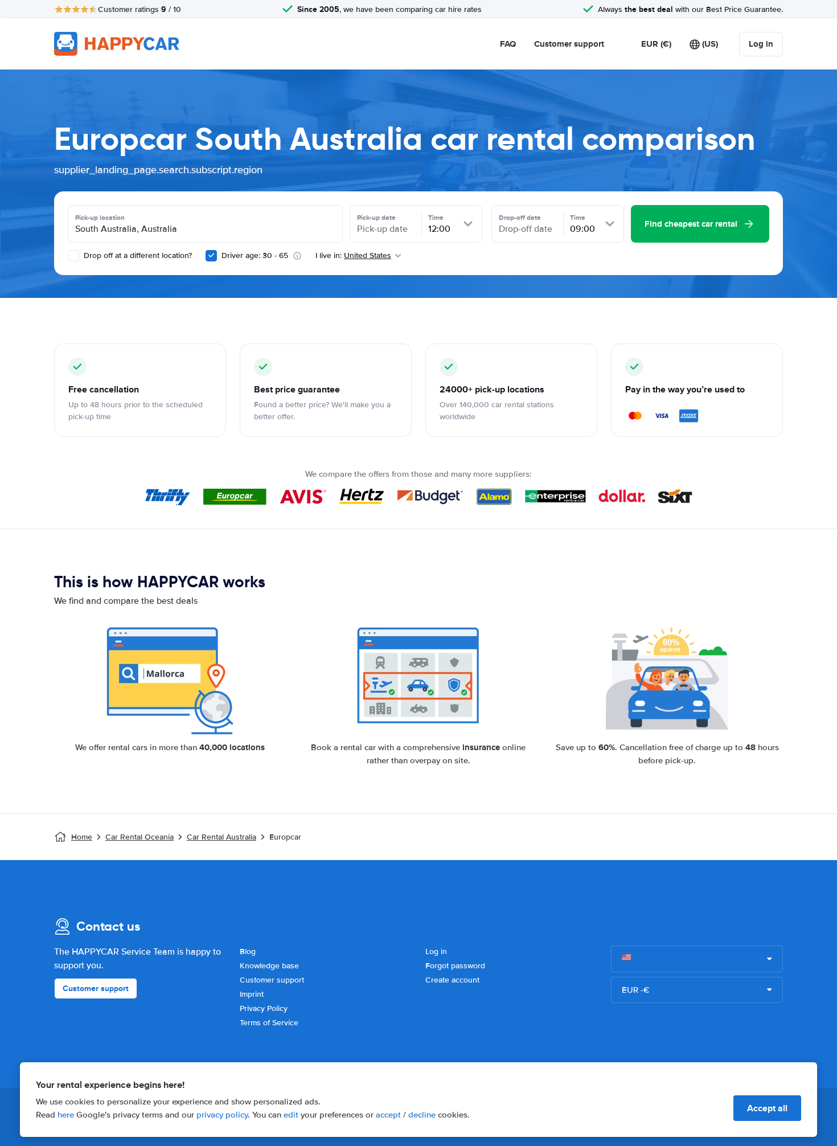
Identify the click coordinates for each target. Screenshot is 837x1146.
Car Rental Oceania (139, 837)
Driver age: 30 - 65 (254, 255)
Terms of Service (269, 1023)
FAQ (508, 44)
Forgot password (455, 966)
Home (81, 837)
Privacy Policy (264, 1008)
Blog (248, 951)
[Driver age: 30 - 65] (211, 255)
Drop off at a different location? (137, 255)
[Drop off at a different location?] (73, 255)
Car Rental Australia (221, 837)
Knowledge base (269, 966)
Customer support (569, 44)
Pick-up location (100, 217)
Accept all (767, 1108)
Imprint (252, 994)
